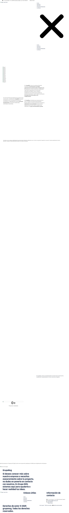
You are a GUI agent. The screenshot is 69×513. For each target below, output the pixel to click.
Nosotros (38, 4)
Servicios (38, 5)
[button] (51, 26)
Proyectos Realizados (41, 6)
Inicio (38, 3)
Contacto (39, 49)
